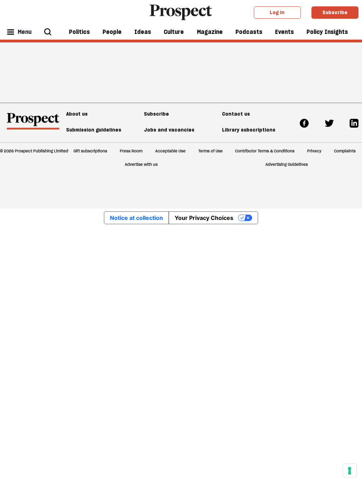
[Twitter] (329, 122)
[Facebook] (304, 122)
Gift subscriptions (90, 151)
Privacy (314, 151)
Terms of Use (210, 151)
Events (284, 31)
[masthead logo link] (181, 12)
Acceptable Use (170, 151)
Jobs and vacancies (169, 130)
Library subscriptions (248, 130)
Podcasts (248, 31)
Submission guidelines (93, 130)
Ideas (142, 31)
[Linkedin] (354, 122)
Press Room (131, 151)
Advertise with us (141, 164)
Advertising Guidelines (286, 164)
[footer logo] (33, 124)
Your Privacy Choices (204, 217)
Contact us (236, 114)
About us (77, 114)
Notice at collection (136, 217)
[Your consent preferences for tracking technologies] (349, 470)
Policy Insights (327, 31)
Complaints (345, 151)
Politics (79, 31)
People (112, 31)
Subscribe (335, 12)
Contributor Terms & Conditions (264, 151)
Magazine (210, 31)
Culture (174, 31)
